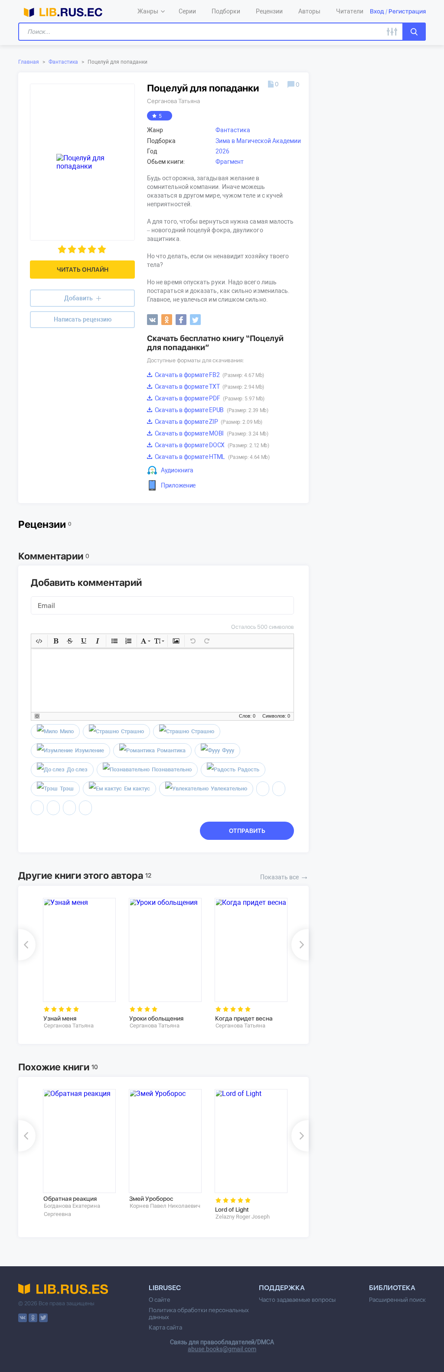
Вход (377, 11)
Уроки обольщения (156, 1018)
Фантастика (63, 62)
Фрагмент (229, 161)
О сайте (159, 1299)
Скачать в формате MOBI (210, 433)
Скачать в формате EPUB (210, 409)
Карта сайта (165, 1327)
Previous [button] (27, 944)
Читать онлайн (82, 269)
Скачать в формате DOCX (211, 445)
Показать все (284, 876)
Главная (28, 62)
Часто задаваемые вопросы (297, 1299)
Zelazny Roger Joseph (242, 1216)
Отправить (247, 830)
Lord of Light (232, 1209)
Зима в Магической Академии (258, 140)
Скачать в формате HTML (211, 456)
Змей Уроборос (151, 1198)
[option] (80, 963)
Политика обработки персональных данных (199, 1313)
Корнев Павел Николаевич (165, 1206)
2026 (222, 151)
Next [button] (300, 944)
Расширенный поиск (397, 1299)
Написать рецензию (82, 319)
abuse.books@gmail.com (222, 1349)
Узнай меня (59, 1018)
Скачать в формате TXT (208, 386)
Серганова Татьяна (173, 101)
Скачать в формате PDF (208, 398)
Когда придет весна (244, 1018)
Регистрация (407, 11)
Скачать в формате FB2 (208, 374)
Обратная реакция (70, 1198)
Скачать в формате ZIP (207, 421)
